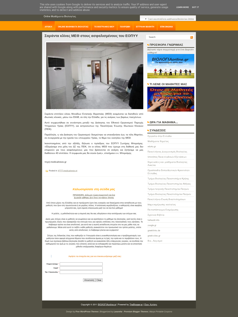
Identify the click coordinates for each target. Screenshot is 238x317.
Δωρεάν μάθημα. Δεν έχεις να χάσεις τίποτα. (94, 198)
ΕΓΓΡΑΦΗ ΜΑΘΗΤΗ (145, 26)
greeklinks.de (154, 230)
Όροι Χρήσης (150, 304)
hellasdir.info (153, 219)
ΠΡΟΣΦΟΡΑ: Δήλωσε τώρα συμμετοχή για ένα (94, 195)
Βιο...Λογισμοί (155, 240)
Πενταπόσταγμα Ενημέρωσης (163, 209)
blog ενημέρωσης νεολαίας (162, 204)
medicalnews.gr (70, 171)
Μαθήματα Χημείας (158, 141)
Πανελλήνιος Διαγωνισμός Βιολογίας (167, 151)
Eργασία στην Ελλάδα (160, 136)
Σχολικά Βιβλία (156, 214)
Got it (195, 7)
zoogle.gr (152, 225)
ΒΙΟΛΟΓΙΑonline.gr (107, 304)
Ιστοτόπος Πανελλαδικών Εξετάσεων (167, 156)
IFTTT (60, 171)
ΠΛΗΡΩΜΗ (125, 26)
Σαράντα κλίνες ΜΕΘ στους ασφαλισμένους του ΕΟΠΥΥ (91, 36)
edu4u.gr (152, 146)
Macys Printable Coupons (160, 311)
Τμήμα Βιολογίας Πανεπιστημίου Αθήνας (169, 183)
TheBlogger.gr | (137, 304)
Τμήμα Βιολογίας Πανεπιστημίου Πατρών (169, 194)
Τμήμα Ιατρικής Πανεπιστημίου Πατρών (168, 188)
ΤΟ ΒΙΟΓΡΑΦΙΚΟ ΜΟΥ (104, 26)
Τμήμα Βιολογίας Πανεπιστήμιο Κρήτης (168, 178)
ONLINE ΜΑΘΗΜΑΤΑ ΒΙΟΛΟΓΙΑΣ (73, 26)
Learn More (182, 7)
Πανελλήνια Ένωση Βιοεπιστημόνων (166, 199)
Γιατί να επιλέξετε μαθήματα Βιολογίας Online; (171, 18)
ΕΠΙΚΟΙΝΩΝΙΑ (166, 26)
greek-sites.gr (154, 235)
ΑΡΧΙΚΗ (48, 26)
